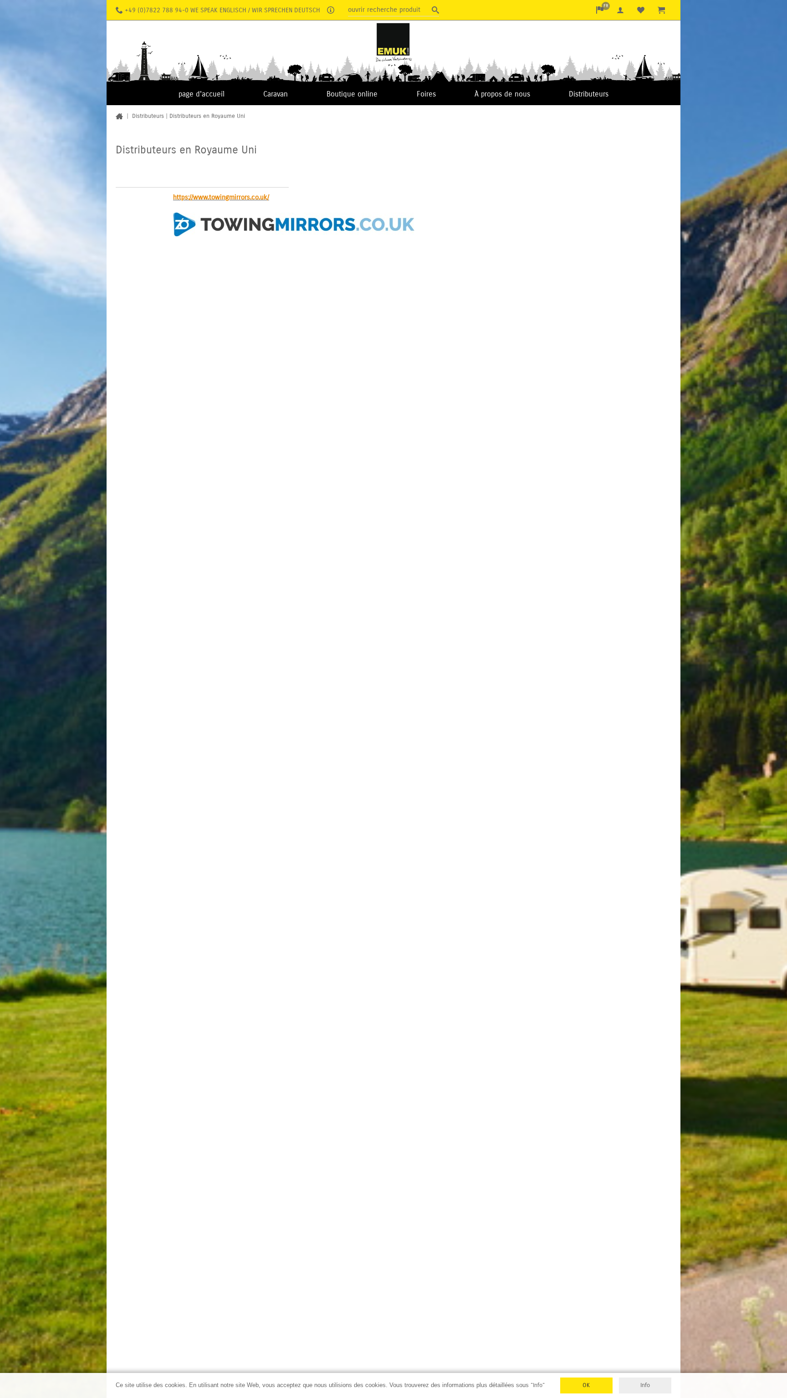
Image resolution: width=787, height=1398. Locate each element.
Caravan (275, 94)
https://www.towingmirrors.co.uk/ (221, 197)
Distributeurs (588, 94)
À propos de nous (502, 94)
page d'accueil (202, 94)
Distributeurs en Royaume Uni (207, 116)
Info (645, 1385)
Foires (426, 94)
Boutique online (352, 94)
